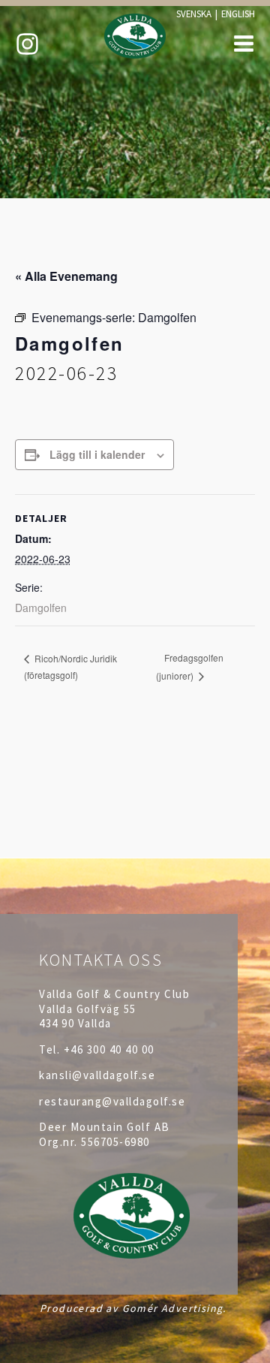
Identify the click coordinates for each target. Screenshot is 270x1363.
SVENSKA (194, 14)
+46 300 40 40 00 (109, 1049)
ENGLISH (238, 14)
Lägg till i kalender (97, 454)
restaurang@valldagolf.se (112, 1101)
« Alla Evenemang (66, 276)
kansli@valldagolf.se (97, 1075)
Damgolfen (41, 607)
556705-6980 (115, 1142)
